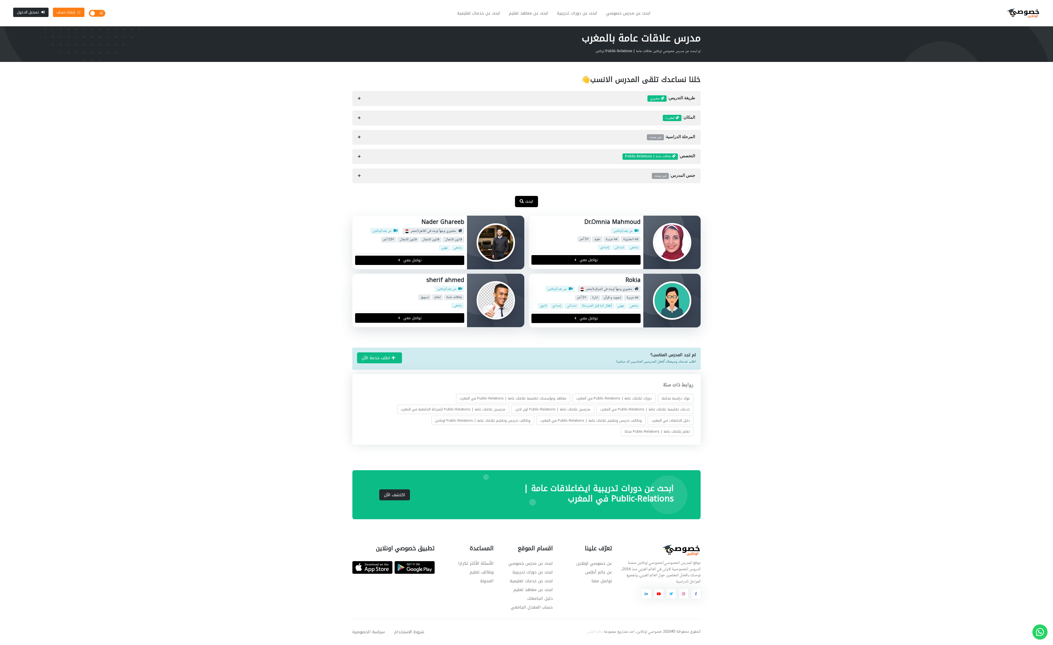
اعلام (437, 297)
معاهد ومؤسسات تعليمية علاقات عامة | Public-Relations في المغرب (513, 398)
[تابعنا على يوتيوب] (658, 593)
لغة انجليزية (630, 239)
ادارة (595, 298)
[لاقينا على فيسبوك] (696, 593)
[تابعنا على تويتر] (671, 593)
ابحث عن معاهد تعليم (528, 13)
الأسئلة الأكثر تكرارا (476, 563)
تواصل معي (588, 259)
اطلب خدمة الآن (377, 358)
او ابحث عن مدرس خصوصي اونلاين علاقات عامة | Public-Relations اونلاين (648, 51)
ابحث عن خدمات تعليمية (478, 13)
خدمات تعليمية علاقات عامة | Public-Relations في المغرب (645, 409)
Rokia (633, 280)
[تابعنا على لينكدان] (646, 593)
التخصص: (660, 156)
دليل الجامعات (540, 598)
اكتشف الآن (394, 495)
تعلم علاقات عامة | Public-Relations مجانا (657, 431)
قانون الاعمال (453, 239)
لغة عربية (612, 239)
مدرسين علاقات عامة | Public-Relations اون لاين (552, 409)
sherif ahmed (445, 280)
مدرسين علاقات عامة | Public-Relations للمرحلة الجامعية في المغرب (453, 409)
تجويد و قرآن (612, 298)
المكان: (680, 118)
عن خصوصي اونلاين (594, 563)
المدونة (487, 581)
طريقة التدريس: (672, 99)
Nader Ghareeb (442, 221)
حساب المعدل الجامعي (532, 607)
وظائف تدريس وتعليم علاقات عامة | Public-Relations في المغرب (591, 420)
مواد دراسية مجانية (676, 398)
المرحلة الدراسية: (672, 137)
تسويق (425, 297)
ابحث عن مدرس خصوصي (628, 13)
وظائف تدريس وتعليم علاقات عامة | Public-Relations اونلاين (482, 420)
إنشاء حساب (65, 12)
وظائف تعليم (482, 572)
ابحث (528, 201)
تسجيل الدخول (28, 12)
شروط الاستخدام (409, 632)
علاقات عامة (454, 297)
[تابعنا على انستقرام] (683, 593)
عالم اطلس (595, 631)
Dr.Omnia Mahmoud (612, 221)
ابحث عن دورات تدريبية (577, 13)
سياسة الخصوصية (368, 632)
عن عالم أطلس (598, 572)
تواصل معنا (601, 581)
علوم (597, 239)
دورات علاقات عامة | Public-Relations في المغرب (614, 398)
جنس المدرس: (674, 176)
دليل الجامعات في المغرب (671, 420)
